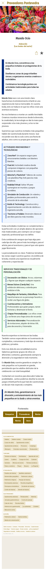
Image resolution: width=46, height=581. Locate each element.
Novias (38, 414)
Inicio (28, 420)
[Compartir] (36, 52)
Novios (18, 420)
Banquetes (9, 414)
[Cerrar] (3, 3)
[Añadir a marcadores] (41, 52)
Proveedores (24, 414)
